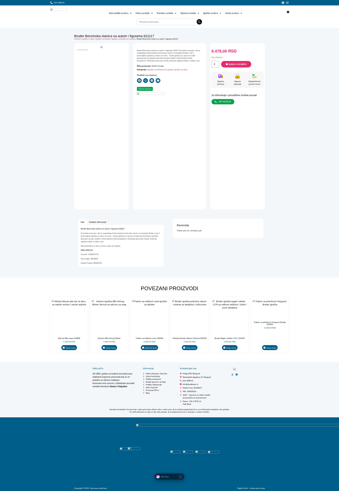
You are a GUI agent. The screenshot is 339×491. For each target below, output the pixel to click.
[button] (139, 80)
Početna (77, 39)
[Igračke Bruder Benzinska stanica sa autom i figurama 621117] (101, 47)
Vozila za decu (232, 13)
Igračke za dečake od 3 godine (123, 39)
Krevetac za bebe (165, 13)
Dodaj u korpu (238, 64)
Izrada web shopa (257, 488)
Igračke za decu (210, 13)
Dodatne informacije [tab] (97, 222)
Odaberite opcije (151, 348)
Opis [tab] (83, 222)
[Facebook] (283, 2)
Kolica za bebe (143, 13)
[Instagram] (287, 2)
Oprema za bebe (188, 13)
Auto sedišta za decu (118, 13)
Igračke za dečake (103, 39)
